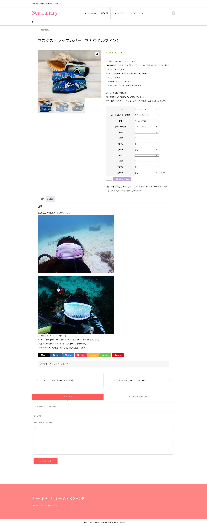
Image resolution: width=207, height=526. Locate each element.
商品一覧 (104, 13)
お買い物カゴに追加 (121, 179)
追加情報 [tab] (50, 199)
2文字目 (121, 138)
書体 (120, 121)
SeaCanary (51, 364)
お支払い (133, 13)
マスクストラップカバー (141, 187)
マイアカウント (119, 13)
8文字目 (121, 173)
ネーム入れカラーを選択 (120, 115)
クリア (163, 173)
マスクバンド (138, 191)
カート (143, 13)
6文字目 (121, 161)
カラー (120, 109)
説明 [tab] (42, 199)
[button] (97, 54)
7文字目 (121, 167)
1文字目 (121, 132)
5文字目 (121, 155)
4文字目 (121, 150)
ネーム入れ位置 (120, 127)
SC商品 (158, 187)
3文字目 (121, 144)
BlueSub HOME (90, 13)
